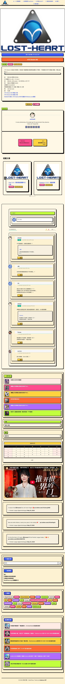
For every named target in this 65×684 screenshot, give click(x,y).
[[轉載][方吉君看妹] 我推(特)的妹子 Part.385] (7, 407)
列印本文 (29, 104)
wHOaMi (10, 64)
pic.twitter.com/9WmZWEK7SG (16, 539)
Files (10, 600)
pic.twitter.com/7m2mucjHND (42, 507)
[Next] (60, 178)
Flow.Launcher (26, 603)
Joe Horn (19, 351)
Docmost (34, 603)
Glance (57, 597)
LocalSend (15, 600)
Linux (24, 606)
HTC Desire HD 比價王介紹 (11, 94)
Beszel (29, 606)
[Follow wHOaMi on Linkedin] (39, 127)
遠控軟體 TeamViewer (28, 1)
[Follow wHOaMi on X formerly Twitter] (29, 127)
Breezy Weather (24, 597)
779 (18, 283)
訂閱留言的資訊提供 (9, 578)
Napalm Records (8, 597)
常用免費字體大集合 (15, 399)
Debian (32, 597)
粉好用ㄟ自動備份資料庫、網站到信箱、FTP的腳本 (21, 411)
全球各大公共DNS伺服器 (16, 380)
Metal (19, 603)
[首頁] (14, 1)
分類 (6, 421)
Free (15, 603)
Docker (12, 606)
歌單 (57, 1)
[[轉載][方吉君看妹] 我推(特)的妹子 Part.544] (7, 394)
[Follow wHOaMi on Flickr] (36, 127)
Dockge (27, 600)
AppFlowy (47, 603)
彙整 (6, 432)
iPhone (55, 600)
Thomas (19, 332)
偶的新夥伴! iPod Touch (42, 143)
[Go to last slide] (5, 178)
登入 (5, 574)
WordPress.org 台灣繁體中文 (11, 580)
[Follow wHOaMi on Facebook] (26, 127)
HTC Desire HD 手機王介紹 (11, 92)
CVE (22, 600)
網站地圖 (36, 3)
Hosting (16, 597)
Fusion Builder (8, 603)
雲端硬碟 (18, 1)
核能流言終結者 (50, 1)
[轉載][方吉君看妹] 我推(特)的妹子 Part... (19, 386)
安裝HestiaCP (40, 1)
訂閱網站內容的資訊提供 (10, 576)
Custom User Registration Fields (38, 600)
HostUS (51, 597)
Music (49, 600)
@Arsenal (18, 507)
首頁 (26, 54)
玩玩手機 (30, 54)
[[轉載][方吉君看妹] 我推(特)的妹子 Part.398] (7, 388)
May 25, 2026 (31, 510)
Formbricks (44, 597)
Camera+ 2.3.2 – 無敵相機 (47, 182)
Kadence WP (43, 680)
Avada (37, 597)
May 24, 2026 (31, 542)
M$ (5, 600)
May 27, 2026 (30, 525)
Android (4, 108)
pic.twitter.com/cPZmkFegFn (47, 522)
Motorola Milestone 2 (24, 142)
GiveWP (41, 603)
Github (53, 603)
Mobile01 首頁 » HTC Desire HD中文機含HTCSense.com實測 (19, 96)
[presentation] (17, 171)
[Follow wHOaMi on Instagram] (31, 127)
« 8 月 (32, 460)
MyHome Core (36, 606)
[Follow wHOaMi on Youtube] (34, 127)
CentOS (18, 606)
